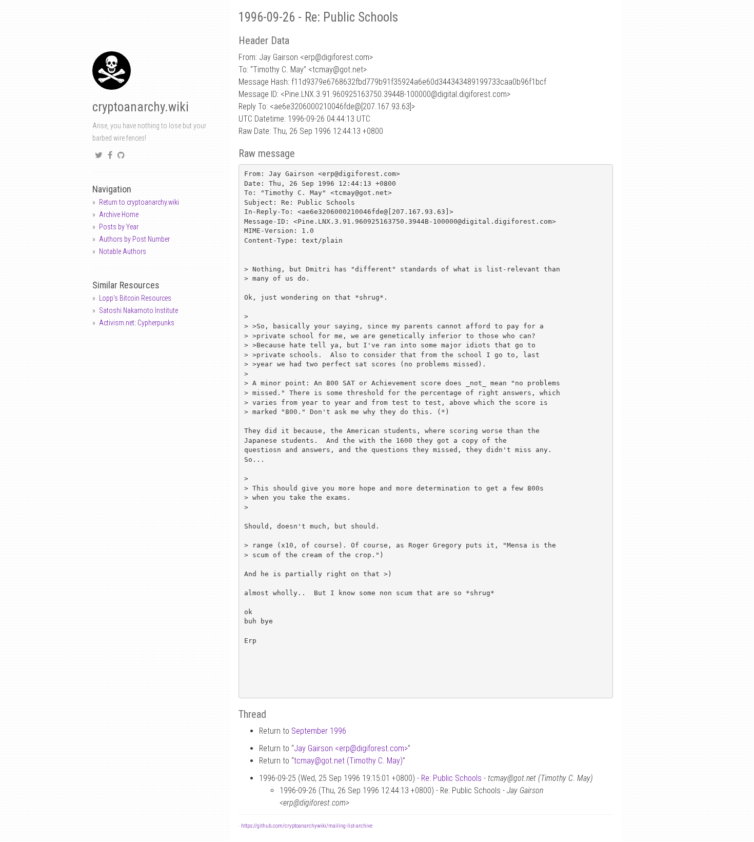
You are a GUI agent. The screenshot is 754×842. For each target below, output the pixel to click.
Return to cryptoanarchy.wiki (139, 202)
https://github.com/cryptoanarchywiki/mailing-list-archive (306, 826)
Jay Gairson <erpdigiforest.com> (351, 748)
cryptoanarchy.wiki (140, 107)
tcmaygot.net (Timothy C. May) (348, 761)
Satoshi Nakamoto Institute (138, 310)
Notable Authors (122, 251)
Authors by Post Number (134, 239)
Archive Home (118, 214)
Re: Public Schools (451, 778)
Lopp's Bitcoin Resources (135, 298)
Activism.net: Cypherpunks (136, 323)
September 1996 (318, 731)
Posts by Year (118, 227)
